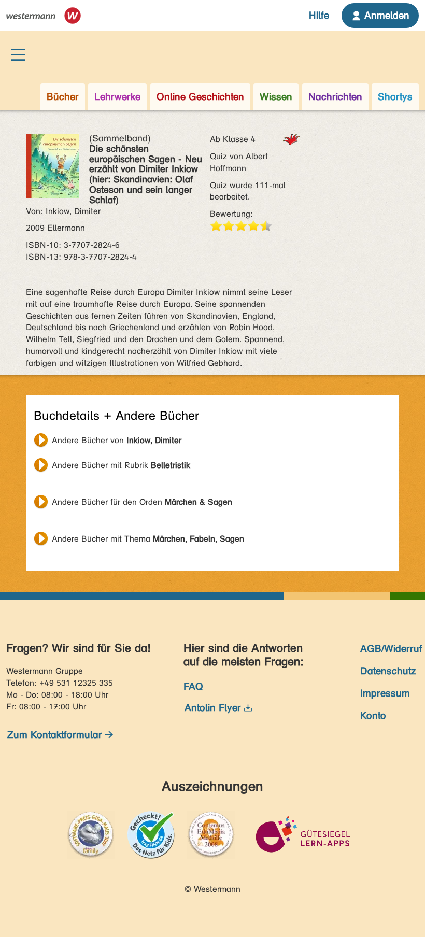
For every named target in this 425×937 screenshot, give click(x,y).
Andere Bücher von (116, 440)
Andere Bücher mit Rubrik (121, 465)
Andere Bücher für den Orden (142, 502)
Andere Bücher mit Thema (148, 539)
